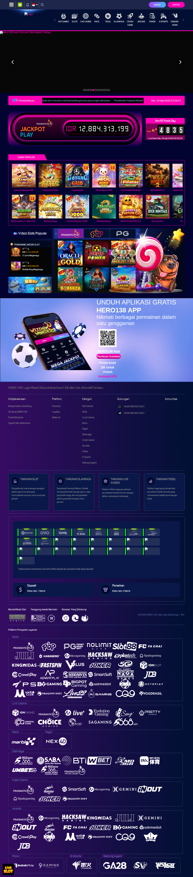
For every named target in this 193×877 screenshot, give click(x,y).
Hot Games (63, 21)
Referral (56, 417)
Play (26, 135)
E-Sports (163, 21)
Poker (152, 21)
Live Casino (85, 21)
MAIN (26, 175)
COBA (72, 249)
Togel (108, 21)
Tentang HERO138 (17, 411)
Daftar (176, 4)
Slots (74, 21)
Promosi (56, 406)
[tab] (70, 233)
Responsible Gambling (19, 406)
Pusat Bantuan (15, 417)
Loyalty (56, 411)
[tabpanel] (96, 62)
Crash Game (130, 23)
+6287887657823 (133, 406)
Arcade (141, 21)
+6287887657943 (133, 413)
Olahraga (119, 21)
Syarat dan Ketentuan (19, 423)
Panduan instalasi (108, 356)
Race (96, 21)
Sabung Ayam (174, 23)
